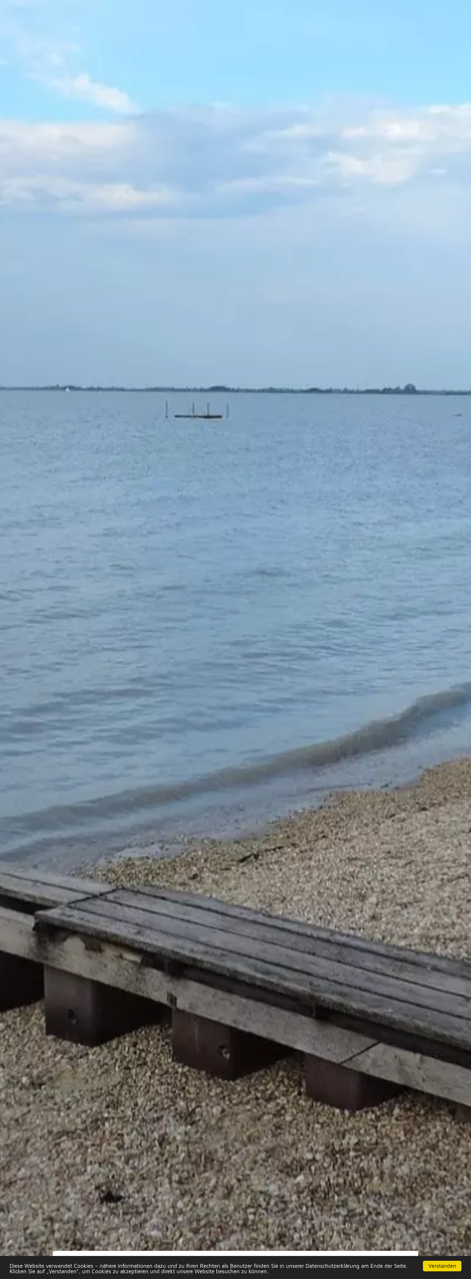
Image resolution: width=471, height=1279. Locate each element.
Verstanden (442, 1266)
